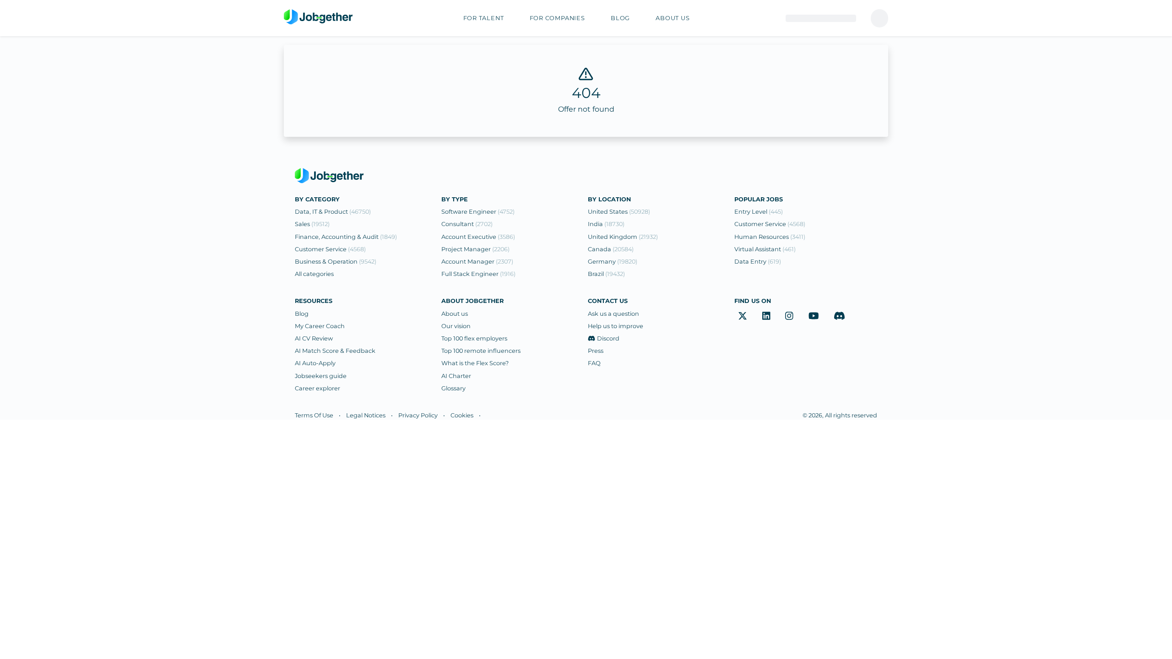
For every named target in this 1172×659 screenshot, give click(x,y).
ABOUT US (672, 18)
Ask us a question (613, 313)
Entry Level (758, 211)
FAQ (594, 363)
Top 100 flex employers (474, 338)
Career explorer (317, 388)
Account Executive (478, 236)
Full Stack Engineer (478, 273)
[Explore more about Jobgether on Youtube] (813, 316)
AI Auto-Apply (315, 363)
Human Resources (769, 236)
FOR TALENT (483, 18)
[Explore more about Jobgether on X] (742, 316)
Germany (612, 261)
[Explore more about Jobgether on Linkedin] (766, 316)
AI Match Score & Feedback (335, 350)
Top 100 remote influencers (481, 350)
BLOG (620, 18)
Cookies (461, 415)
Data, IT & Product (333, 211)
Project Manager (475, 249)
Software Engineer (478, 211)
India (606, 224)
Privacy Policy (418, 415)
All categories (314, 273)
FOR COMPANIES (557, 18)
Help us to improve (615, 326)
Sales (312, 224)
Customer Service (330, 249)
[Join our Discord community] (839, 316)
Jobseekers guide (321, 376)
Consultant (467, 224)
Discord (608, 338)
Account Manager (477, 261)
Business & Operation (335, 261)
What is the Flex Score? (475, 363)
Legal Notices (365, 415)
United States (619, 211)
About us (454, 313)
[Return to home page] (318, 17)
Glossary (453, 388)
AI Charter (456, 376)
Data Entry (757, 261)
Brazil (606, 273)
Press (595, 350)
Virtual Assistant (765, 249)
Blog (302, 313)
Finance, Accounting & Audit (346, 236)
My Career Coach (320, 326)
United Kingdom (623, 236)
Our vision (456, 326)
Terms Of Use (314, 415)
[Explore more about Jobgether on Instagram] (789, 316)
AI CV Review (314, 338)
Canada (611, 249)
